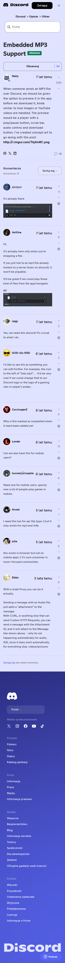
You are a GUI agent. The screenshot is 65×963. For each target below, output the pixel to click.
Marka (11, 793)
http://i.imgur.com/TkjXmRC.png (26, 142)
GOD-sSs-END (21, 353)
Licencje (12, 914)
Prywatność (14, 891)
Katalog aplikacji (17, 762)
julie (14, 541)
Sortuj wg (48, 170)
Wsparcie (13, 818)
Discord (20, 16)
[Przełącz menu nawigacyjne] (59, 5)
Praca (10, 787)
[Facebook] (4, 153)
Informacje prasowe (19, 799)
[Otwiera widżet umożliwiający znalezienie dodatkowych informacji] (51, 957)
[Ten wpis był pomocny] (59, 77)
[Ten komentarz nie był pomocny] (59, 197)
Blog (10, 830)
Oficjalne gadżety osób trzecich (26, 866)
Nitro (10, 750)
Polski (15, 709)
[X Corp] (9, 153)
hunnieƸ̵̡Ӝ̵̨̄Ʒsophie (23, 473)
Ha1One (16, 232)
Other (46, 16)
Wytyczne (13, 903)
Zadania (12, 860)
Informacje (13, 781)
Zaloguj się (9, 663)
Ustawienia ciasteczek (20, 896)
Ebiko (15, 577)
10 (60, 154)
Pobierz (11, 744)
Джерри (17, 187)
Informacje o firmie (19, 920)
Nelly (15, 76)
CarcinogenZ (19, 409)
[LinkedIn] (14, 153)
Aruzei (16, 509)
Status (11, 756)
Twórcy (11, 842)
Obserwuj (32, 66)
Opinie (33, 16)
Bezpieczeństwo (17, 824)
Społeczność (15, 848)
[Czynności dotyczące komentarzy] (59, 203)
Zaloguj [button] (42, 5)
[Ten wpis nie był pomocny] (59, 88)
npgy (15, 321)
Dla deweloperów (18, 854)
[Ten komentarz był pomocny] (59, 187)
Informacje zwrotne (19, 836)
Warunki (12, 885)
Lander (16, 441)
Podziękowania (16, 908)
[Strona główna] (15, 6)
